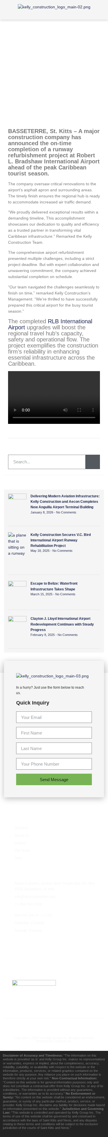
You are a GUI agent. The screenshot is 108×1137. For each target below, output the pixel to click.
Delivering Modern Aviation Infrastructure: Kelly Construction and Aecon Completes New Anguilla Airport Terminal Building (65, 501)
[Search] (93, 462)
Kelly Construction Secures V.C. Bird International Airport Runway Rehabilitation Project (61, 540)
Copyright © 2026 (26, 1038)
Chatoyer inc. (63, 1041)
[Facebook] (30, 1025)
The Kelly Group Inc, (53, 1038)
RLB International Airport (50, 324)
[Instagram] (66, 1025)
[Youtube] (54, 1025)
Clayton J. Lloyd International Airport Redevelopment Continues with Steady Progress (62, 624)
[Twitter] (42, 1025)
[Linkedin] (78, 1025)
